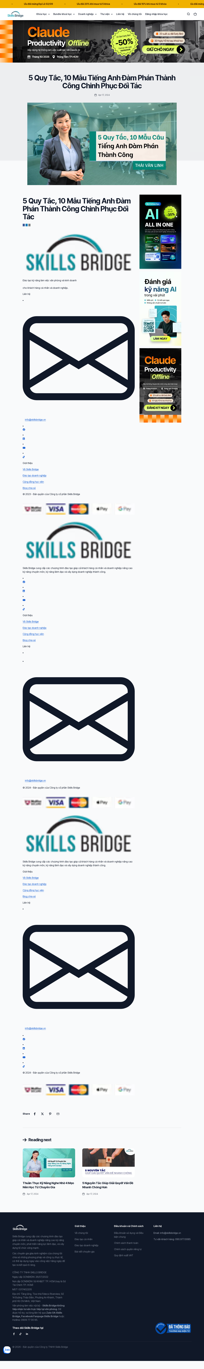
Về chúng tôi (135, 13)
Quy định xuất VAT (123, 1255)
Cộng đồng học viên (33, 481)
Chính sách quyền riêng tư (128, 1249)
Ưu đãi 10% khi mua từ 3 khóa (124, 3)
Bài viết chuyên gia (84, 1251)
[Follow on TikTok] (20, 1333)
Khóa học (41, 13)
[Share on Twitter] (42, 1114)
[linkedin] (27, 225)
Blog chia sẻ (29, 488)
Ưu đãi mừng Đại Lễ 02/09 (179, 3)
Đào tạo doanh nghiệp (34, 475)
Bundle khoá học (62, 13)
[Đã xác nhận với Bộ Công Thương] (173, 1326)
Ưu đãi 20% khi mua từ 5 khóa (68, 3)
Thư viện (105, 13)
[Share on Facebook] (35, 1114)
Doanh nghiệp (86, 13)
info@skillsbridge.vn (35, 419)
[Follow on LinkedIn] (27, 1333)
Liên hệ (120, 13)
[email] (29, 225)
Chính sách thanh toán (126, 1242)
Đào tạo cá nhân (83, 1239)
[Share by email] (58, 1114)
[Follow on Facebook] (13, 1333)
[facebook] (24, 225)
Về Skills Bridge (31, 469)
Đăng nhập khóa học (156, 13)
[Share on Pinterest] (50, 1114)
